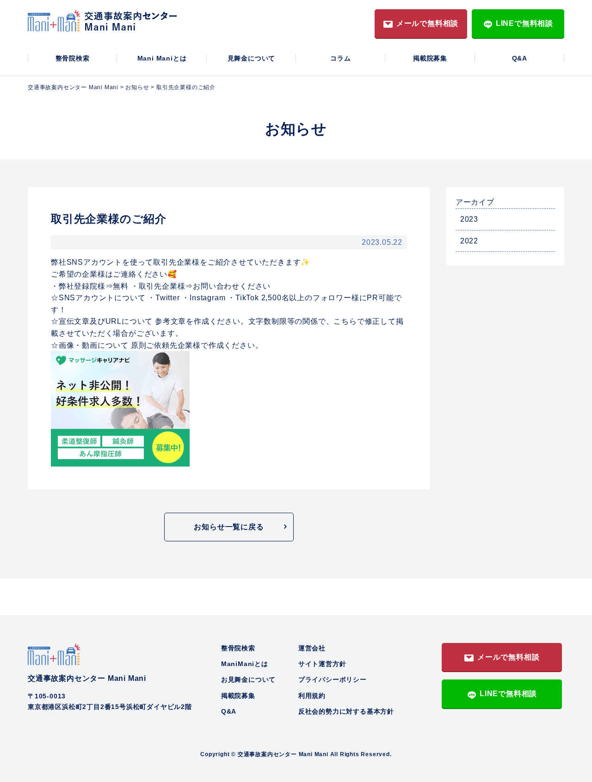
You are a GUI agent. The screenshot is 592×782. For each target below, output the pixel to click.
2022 (469, 241)
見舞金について (252, 58)
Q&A (519, 58)
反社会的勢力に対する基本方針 (346, 711)
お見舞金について (248, 679)
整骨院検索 (73, 58)
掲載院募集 (430, 58)
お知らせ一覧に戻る (229, 527)
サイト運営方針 (322, 663)
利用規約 (312, 695)
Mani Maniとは (162, 58)
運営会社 (312, 648)
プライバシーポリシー (332, 679)
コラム (340, 58)
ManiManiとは (244, 663)
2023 (469, 219)
